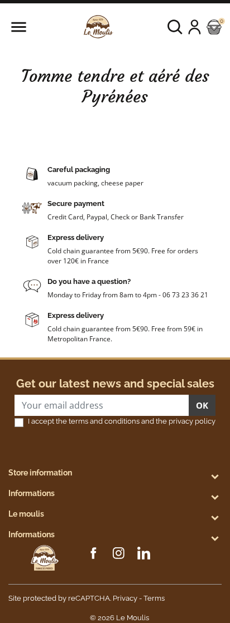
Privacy (125, 598)
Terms (154, 598)
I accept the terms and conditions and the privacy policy (121, 421)
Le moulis (26, 513)
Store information (40, 472)
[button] (175, 27)
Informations (31, 493)
